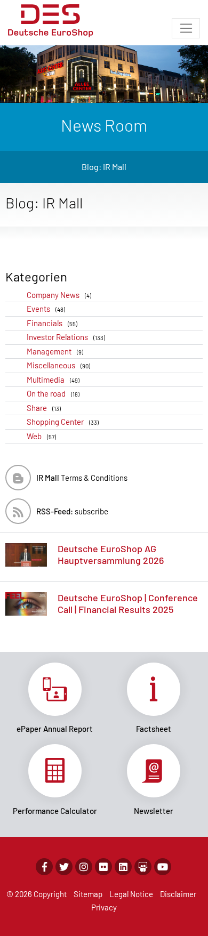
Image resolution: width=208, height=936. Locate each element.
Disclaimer (178, 894)
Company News (59, 295)
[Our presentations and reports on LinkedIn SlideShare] (142, 866)
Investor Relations (66, 337)
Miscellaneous (58, 365)
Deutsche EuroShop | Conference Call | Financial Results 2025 (128, 603)
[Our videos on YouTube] (162, 866)
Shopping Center (63, 421)
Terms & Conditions (81, 477)
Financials (52, 323)
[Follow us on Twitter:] (64, 866)
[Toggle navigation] (186, 28)
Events (46, 308)
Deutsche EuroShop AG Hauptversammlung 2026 (111, 554)
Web (41, 436)
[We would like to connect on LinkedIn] (123, 866)
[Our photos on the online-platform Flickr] (103, 866)
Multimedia (53, 379)
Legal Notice (131, 894)
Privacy (104, 907)
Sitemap (88, 894)
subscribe (72, 511)
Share (44, 408)
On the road (53, 393)
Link (55, 698)
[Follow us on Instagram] (83, 866)
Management (55, 351)
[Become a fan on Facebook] (44, 866)
